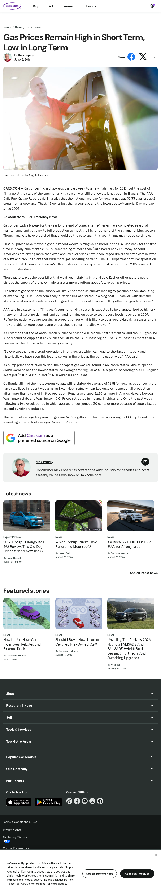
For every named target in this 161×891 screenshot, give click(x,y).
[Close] (156, 855)
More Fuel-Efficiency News (37, 217)
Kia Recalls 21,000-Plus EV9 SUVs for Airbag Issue (129, 544)
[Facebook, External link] (77, 801)
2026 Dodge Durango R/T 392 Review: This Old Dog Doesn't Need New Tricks (23, 546)
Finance (91, 6)
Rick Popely (26, 55)
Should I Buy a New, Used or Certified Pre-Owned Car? (77, 641)
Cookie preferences (99, 873)
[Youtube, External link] (85, 801)
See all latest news (144, 573)
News (18, 27)
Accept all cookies (137, 873)
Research (69, 6)
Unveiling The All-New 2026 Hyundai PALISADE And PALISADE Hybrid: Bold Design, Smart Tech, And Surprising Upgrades (129, 648)
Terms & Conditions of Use (20, 822)
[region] (80, 870)
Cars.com (27, 871)
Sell (50, 6)
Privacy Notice (12, 830)
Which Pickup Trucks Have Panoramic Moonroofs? (76, 544)
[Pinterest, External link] (100, 801)
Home (7, 27)
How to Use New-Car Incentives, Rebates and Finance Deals (22, 644)
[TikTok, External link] (69, 801)
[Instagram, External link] (92, 801)
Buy (35, 6)
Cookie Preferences (16, 848)
